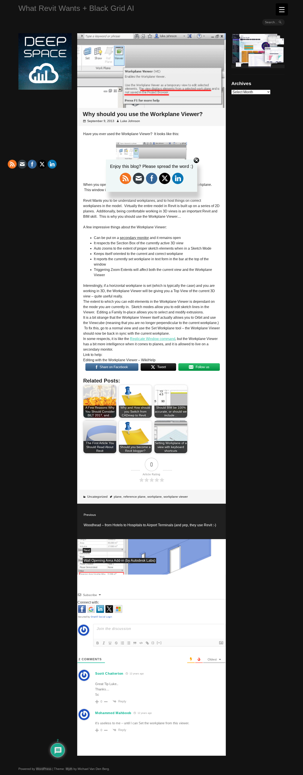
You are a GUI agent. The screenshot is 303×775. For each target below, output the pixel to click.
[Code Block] (141, 643)
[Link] (147, 643)
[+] (159, 642)
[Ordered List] (122, 643)
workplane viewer (175, 496)
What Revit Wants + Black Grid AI (76, 8)
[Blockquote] (135, 643)
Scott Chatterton (109, 673)
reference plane (134, 496)
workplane (154, 496)
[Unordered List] (129, 643)
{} (153, 642)
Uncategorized (97, 496)
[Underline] (110, 643)
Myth (69, 769)
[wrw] (258, 66)
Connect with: (88, 602)
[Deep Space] (45, 88)
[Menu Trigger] (282, 9)
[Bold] (97, 643)
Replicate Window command (152, 339)
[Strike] (116, 643)
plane (118, 496)
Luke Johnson (130, 121)
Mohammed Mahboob (113, 713)
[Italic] (104, 643)
